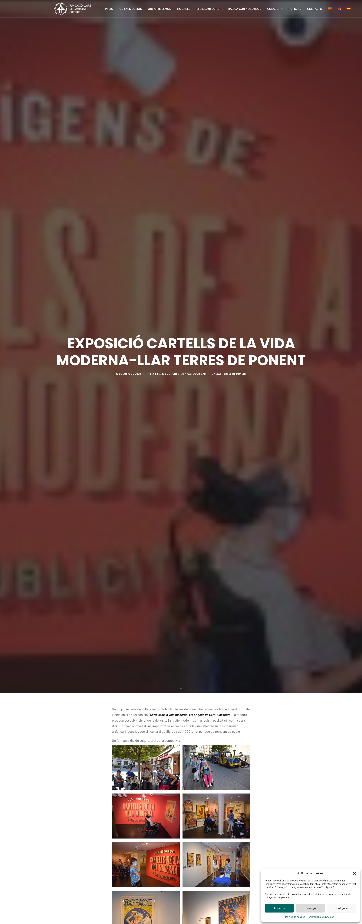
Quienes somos (130, 9)
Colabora (274, 9)
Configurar (342, 908)
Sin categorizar (194, 373)
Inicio (109, 9)
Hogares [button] (183, 9)
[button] (354, 873)
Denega (310, 908)
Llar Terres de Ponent (165, 373)
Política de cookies (295, 917)
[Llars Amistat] (72, 9)
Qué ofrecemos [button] (159, 9)
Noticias (294, 9)
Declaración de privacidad (320, 917)
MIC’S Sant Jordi (208, 9)
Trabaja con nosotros (243, 9)
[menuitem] (109, 9)
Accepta (279, 908)
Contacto (314, 9)
